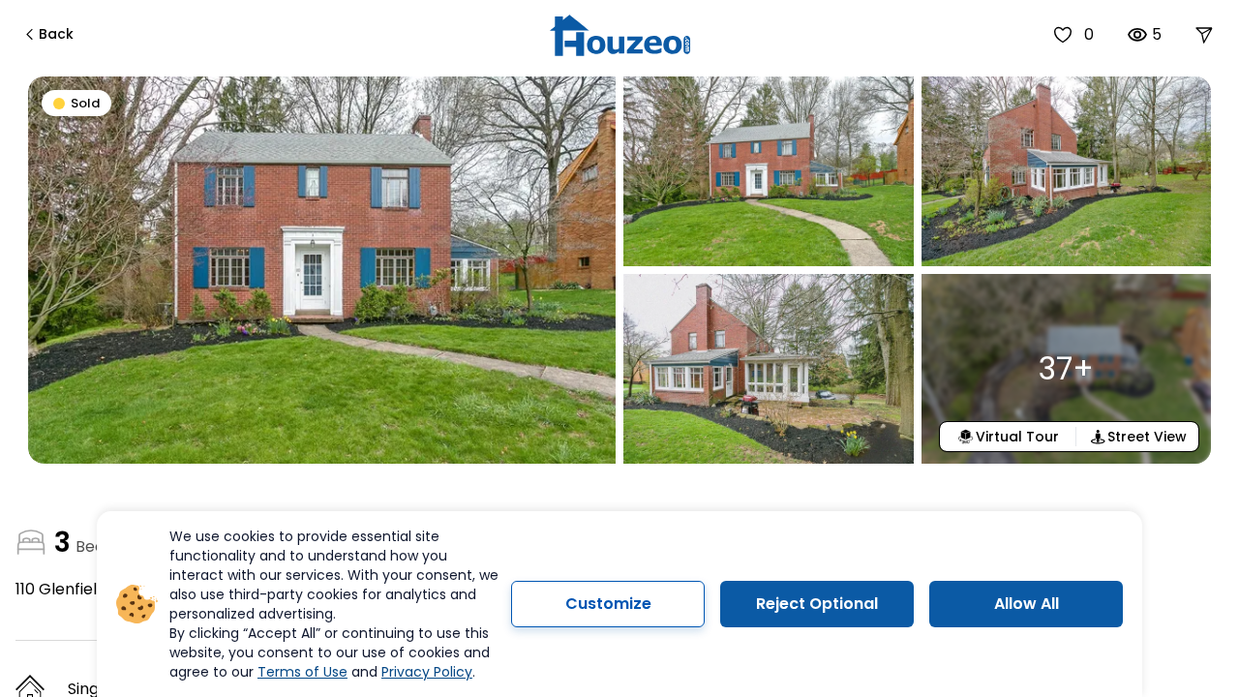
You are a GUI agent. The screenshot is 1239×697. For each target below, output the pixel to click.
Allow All (1026, 603)
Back (56, 34)
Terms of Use (302, 672)
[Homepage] (620, 35)
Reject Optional (817, 603)
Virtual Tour (1017, 436)
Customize (608, 603)
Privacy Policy (426, 672)
